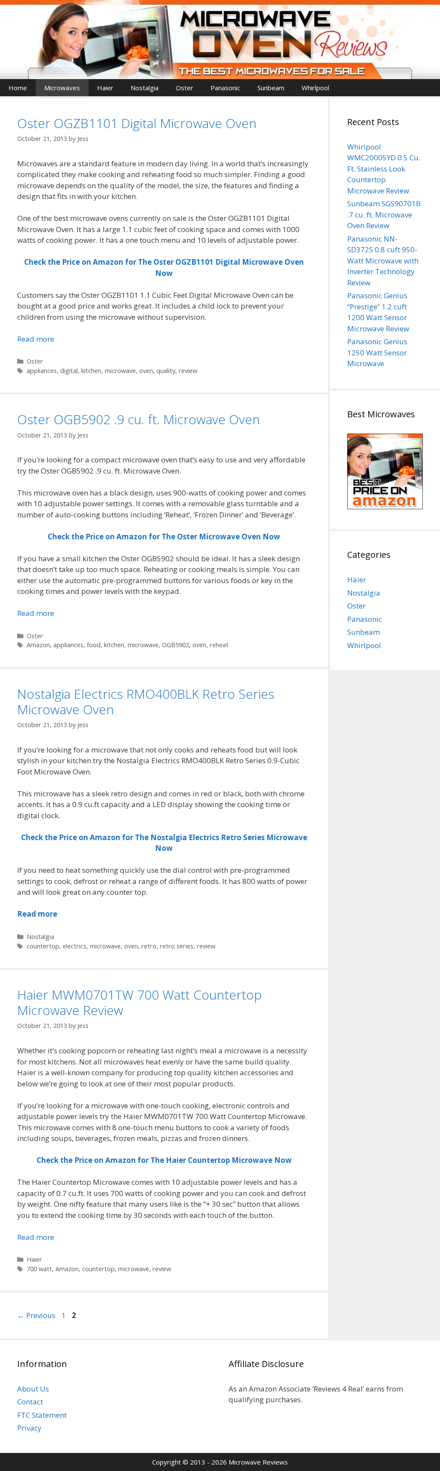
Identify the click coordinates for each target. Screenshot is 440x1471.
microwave (120, 371)
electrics (74, 946)
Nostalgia (145, 87)
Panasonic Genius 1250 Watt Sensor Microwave (377, 352)
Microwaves (62, 87)
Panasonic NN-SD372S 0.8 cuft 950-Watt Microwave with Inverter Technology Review (383, 260)
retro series (176, 946)
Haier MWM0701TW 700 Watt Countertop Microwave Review (139, 1002)
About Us (33, 1389)
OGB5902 (175, 645)
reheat (219, 645)
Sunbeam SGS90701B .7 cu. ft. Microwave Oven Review (384, 214)
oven (146, 371)
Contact (30, 1402)
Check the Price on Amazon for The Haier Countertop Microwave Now (164, 1160)
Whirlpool (315, 87)
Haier (105, 87)
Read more (35, 339)
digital (69, 371)
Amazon (38, 645)
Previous (36, 1315)
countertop (43, 946)
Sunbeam (270, 87)
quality (165, 371)
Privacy (29, 1428)
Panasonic (225, 87)
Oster (184, 87)
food (94, 645)
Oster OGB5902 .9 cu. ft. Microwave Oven (138, 419)
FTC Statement (42, 1415)
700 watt (39, 1269)
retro (148, 946)
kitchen (91, 371)
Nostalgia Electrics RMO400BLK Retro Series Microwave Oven (145, 701)
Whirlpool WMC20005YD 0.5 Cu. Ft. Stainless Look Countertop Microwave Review (383, 169)
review (188, 371)
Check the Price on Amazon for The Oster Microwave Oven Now (164, 536)
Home (18, 87)
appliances (42, 371)
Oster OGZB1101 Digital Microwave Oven (137, 123)
